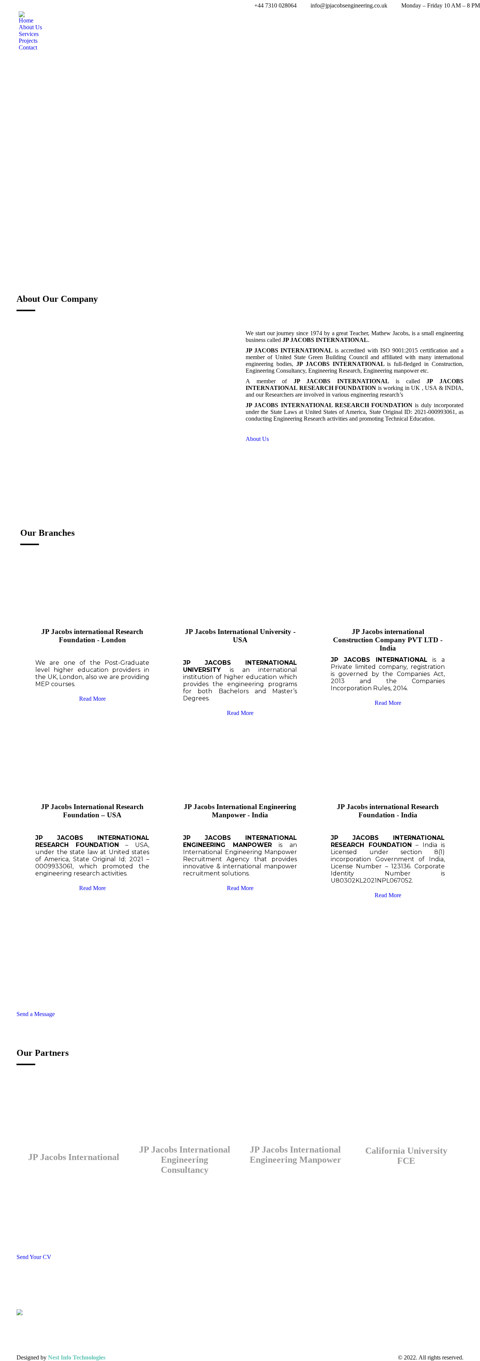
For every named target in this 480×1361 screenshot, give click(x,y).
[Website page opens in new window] (199, 1334)
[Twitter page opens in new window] (188, 1334)
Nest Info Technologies (76, 1357)
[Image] (125, 402)
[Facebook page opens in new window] (177, 1334)
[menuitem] (26, 20)
